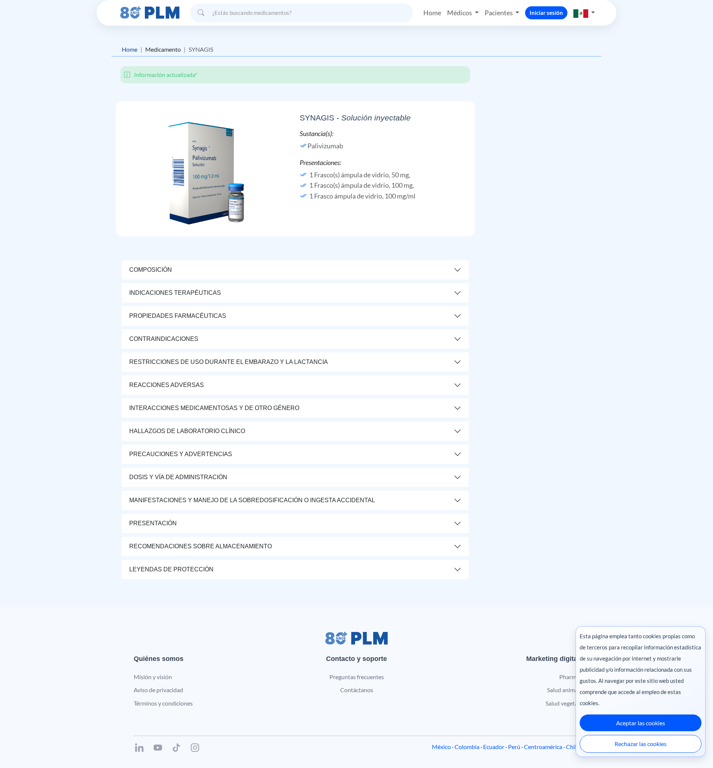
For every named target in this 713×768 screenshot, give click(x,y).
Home (432, 13)
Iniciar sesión (546, 12)
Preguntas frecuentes (356, 676)
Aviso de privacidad (158, 689)
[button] (584, 12)
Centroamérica (543, 746)
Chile (572, 746)
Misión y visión (153, 676)
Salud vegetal (562, 703)
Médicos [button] (460, 13)
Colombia (467, 746)
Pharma (569, 676)
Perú (514, 746)
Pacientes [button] (499, 13)
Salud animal (563, 689)
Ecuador (493, 746)
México (441, 746)
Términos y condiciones (163, 703)
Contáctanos (356, 689)
